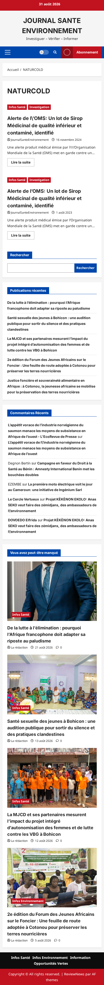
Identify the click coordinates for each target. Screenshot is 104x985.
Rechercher (19, 255)
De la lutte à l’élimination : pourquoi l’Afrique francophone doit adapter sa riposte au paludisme (46, 634)
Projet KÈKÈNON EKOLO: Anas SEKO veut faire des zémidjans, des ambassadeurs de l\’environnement (52, 505)
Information (80, 957)
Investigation (39, 107)
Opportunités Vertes (51, 963)
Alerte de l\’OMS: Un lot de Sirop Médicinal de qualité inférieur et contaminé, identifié (45, 125)
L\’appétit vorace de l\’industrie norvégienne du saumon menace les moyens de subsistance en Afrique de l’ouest (47, 448)
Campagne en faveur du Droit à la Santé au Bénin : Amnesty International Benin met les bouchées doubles (51, 469)
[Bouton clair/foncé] (44, 52)
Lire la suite (22, 163)
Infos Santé (17, 107)
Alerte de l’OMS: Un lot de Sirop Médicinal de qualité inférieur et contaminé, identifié (44, 198)
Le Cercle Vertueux (23, 499)
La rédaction (19, 647)
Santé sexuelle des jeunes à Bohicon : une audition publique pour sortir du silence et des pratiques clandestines (48, 323)
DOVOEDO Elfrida (22, 520)
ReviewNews (74, 974)
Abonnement (87, 52)
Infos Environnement (28, 901)
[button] (7, 52)
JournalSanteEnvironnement (30, 140)
